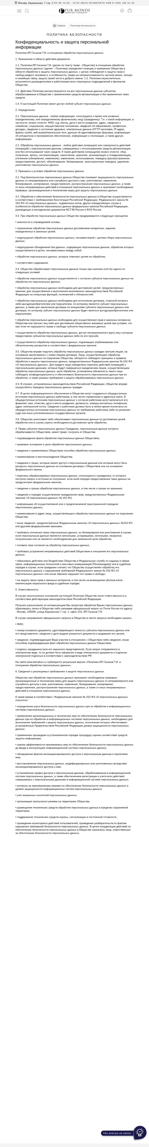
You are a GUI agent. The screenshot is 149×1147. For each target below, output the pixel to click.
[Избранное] (122, 10)
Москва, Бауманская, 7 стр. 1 (35, 2)
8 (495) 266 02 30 (123, 3)
